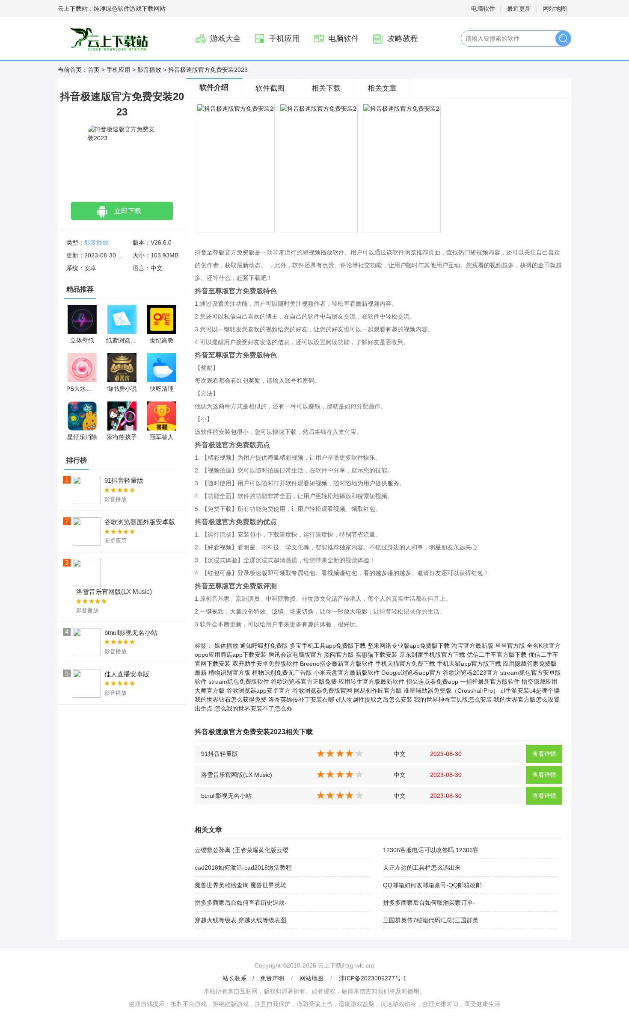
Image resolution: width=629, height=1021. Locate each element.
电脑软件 (483, 8)
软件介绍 (213, 87)
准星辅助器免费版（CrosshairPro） (451, 690)
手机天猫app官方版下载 (469, 663)
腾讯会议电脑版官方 (295, 654)
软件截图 (270, 88)
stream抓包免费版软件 (238, 681)
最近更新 (519, 8)
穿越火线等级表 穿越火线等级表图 (240, 920)
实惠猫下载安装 (377, 654)
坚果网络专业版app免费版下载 (409, 645)
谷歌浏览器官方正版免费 (304, 681)
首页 (94, 69)
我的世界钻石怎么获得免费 (231, 699)
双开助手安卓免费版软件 (265, 663)
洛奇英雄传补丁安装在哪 (301, 699)
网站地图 (555, 8)
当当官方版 (510, 645)
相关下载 (326, 88)
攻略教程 (402, 38)
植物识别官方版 (229, 672)
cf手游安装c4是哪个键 (530, 690)
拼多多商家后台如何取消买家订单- (429, 902)
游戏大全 (225, 38)
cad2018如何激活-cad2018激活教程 (243, 867)
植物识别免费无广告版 (282, 672)
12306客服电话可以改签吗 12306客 (431, 850)
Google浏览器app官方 (411, 672)
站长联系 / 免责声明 (254, 978)
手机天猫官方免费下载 (405, 663)
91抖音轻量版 (219, 753)
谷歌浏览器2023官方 (470, 672)
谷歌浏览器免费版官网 (322, 690)
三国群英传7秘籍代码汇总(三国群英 (430, 920)
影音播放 (149, 69)
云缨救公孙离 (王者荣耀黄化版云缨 (241, 850)
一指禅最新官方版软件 (490, 681)
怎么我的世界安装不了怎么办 (253, 708)
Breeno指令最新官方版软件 (337, 663)
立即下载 (128, 211)
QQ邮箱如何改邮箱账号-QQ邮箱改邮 (432, 885)
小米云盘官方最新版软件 (347, 672)
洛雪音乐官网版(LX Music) (236, 774)
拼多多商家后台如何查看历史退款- (241, 902)
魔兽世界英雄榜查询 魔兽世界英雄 (240, 885)
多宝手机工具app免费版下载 (328, 645)
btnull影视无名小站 (226, 795)
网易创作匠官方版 (378, 690)
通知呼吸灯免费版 (264, 645)
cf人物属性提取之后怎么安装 (374, 699)
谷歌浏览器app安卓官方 (258, 690)
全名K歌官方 (544, 645)
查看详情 (544, 753)
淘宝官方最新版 (472, 645)
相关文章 (382, 88)
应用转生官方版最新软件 (371, 681)
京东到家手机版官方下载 (432, 654)
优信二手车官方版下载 (497, 654)
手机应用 (284, 38)
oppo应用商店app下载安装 (231, 654)
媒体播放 (226, 645)
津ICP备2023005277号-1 (372, 978)
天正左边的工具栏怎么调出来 (422, 867)
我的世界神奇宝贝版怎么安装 (453, 699)
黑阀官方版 (339, 654)
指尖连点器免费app (432, 681)
